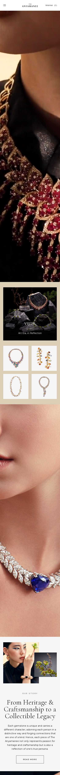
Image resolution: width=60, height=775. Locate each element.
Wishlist (51, 5)
